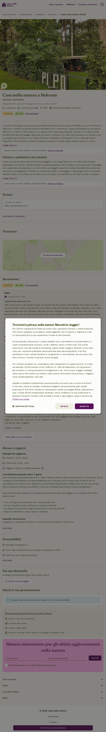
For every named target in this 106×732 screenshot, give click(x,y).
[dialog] (53, 366)
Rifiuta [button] (64, 406)
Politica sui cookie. (21, 399)
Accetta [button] (84, 406)
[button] (23, 406)
